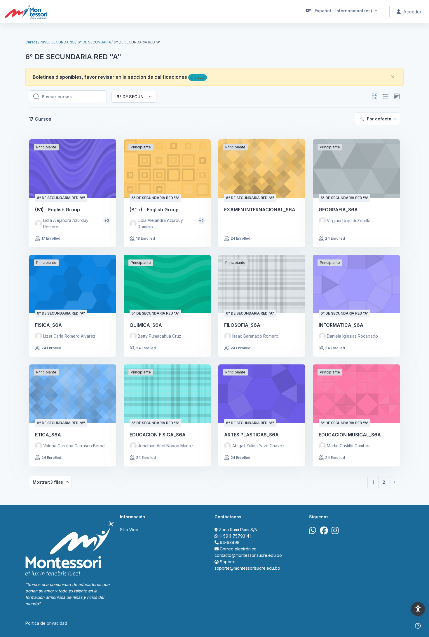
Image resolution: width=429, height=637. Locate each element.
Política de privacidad (46, 623)
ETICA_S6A (48, 435)
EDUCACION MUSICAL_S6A (350, 435)
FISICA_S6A (48, 325)
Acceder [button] (412, 12)
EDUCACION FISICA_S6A (158, 435)
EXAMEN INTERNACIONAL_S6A (259, 210)
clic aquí (198, 77)
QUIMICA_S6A (146, 325)
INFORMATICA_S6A (341, 325)
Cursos (31, 42)
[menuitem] (377, 119)
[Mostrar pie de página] (418, 626)
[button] (341, 12)
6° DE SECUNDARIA (94, 42)
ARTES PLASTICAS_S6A (251, 435)
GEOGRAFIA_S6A (338, 210)
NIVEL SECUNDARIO (58, 42)
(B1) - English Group (57, 210)
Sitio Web (129, 529)
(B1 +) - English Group (154, 210)
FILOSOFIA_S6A (242, 325)
